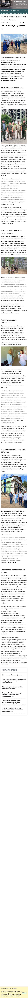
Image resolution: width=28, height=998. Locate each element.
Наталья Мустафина (10, 20)
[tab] (5, 13)
